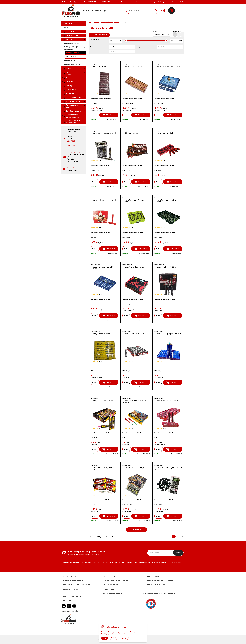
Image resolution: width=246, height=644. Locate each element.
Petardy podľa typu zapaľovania (110, 22)
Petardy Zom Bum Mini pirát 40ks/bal (134, 401)
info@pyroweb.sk (77, 2)
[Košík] (172, 10)
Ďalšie (182, 2)
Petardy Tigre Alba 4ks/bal (133, 267)
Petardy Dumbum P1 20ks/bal (134, 334)
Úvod (65, 2)
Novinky (65, 27)
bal (95, 115)
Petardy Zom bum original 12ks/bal (165, 201)
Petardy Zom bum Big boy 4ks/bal (133, 201)
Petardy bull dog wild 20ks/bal (103, 200)
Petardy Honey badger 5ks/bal (103, 133)
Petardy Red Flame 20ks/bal (102, 400)
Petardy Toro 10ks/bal (100, 66)
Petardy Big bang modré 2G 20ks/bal (102, 268)
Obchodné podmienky (148, 2)
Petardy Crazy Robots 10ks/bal (167, 400)
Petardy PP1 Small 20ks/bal (133, 66)
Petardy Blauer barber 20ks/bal (167, 66)
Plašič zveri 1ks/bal (130, 133)
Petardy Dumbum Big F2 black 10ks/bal (103, 468)
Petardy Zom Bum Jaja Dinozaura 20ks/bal (168, 468)
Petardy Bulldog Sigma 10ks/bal (167, 334)
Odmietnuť (124, 638)
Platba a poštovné (163, 2)
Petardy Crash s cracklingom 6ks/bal (134, 468)
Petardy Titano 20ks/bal (100, 334)
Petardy (96, 22)
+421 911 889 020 (76, 580)
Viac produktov (136, 530)
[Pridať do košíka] (109, 115)
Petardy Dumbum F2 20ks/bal (166, 267)
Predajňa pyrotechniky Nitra (130, 2)
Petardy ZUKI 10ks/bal (163, 133)
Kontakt (174, 2)
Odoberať (178, 553)
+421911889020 (92, 2)
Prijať (104, 638)
